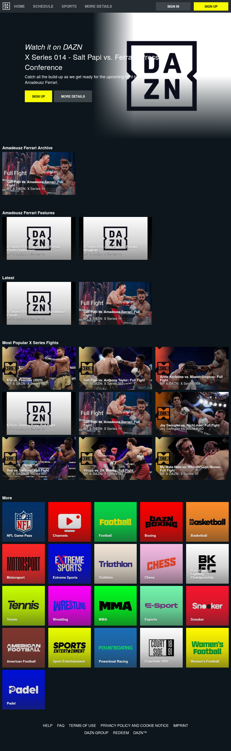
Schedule (43, 6)
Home (19, 6)
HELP (48, 725)
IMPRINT (180, 725)
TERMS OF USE (82, 725)
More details (98, 6)
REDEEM (121, 732)
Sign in (173, 6)
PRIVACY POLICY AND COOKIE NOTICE (135, 725)
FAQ (60, 725)
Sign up (211, 6)
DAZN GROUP (96, 732)
